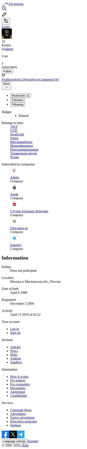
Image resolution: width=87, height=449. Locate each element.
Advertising (18, 414)
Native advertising (22, 417)
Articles (17, 79)
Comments (48, 79)
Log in (14, 329)
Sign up (15, 332)
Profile (6, 79)
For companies (20, 384)
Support (32, 441)
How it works (19, 376)
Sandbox (16, 362)
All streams (15, 4)
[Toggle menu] (3, 5)
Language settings (14, 441)
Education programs (23, 421)
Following (17, 104)
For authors (17, 380)
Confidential (18, 395)
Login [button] (6, 26)
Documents (17, 388)
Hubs (13, 354)
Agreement (17, 392)
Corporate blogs (20, 410)
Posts (27, 79)
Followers (17, 100)
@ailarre (7, 49)
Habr (25, 445)
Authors (15, 358)
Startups (15, 425)
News (35, 79)
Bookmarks (20, 95)
